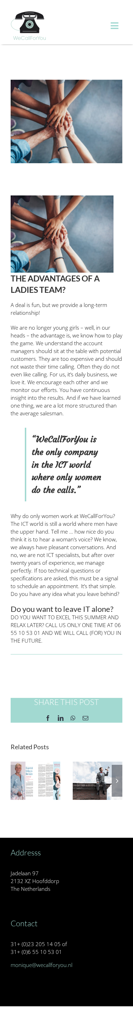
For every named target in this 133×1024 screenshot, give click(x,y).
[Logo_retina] (28, 13)
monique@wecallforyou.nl (41, 964)
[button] (16, 781)
